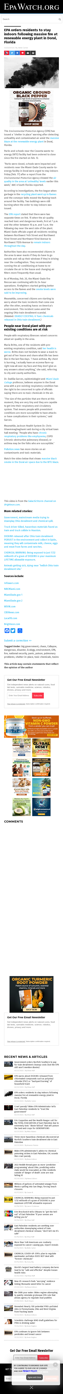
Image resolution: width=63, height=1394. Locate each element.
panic (31, 653)
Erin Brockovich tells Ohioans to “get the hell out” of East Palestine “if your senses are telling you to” (35, 1214)
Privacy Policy (30, 1371)
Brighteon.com (12, 624)
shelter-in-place (24, 657)
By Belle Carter (30, 1101)
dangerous (10, 650)
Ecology (31, 650)
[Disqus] (31, 862)
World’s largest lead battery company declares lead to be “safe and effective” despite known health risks (36, 1270)
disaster (21, 650)
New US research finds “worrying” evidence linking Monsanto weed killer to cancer (34, 1282)
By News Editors (31, 1159)
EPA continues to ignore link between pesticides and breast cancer (32, 1333)
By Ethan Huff (30, 1071)
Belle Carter (23, 48)
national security (18, 653)
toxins (55, 657)
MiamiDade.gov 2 (13, 600)
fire (6, 653)
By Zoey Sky (29, 1262)
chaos (43, 646)
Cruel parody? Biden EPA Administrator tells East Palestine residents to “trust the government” (35, 1109)
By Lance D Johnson (32, 1206)
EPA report (14, 214)
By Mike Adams (30, 1132)
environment (43, 650)
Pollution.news (12, 449)
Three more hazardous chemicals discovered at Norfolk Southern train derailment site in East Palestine (36, 1140)
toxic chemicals (42, 657)
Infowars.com (11, 583)
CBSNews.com (11, 612)
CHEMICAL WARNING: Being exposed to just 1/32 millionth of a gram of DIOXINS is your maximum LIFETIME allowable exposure (30, 556)
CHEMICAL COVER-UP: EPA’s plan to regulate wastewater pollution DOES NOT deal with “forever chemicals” (35, 1256)
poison (39, 653)
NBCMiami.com (12, 589)
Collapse (51, 646)
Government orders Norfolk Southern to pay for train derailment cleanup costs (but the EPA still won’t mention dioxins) (36, 1065)
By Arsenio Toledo (31, 1145)
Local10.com (10, 618)
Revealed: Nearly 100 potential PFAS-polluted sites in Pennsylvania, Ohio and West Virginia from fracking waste (36, 1309)
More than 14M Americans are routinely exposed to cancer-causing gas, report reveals (36, 1243)
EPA (53, 650)
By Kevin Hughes (31, 1326)
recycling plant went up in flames (38, 194)
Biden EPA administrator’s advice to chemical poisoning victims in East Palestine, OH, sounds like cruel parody (36, 1153)
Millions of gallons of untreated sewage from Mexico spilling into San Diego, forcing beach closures (35, 1187)
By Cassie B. (29, 1192)
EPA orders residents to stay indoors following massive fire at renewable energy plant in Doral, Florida (36, 1095)
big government (30, 646)
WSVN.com (10, 606)
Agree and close (34, 1377)
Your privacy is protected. (16, 704)
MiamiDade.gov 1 (13, 594)
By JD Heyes (29, 1301)
